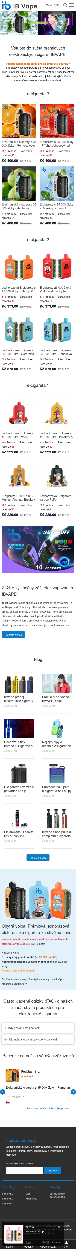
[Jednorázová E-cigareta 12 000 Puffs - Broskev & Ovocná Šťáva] (57, 412)
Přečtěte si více (13, 635)
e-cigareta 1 (7, 1203)
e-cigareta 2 (7, 1198)
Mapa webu (31, 1198)
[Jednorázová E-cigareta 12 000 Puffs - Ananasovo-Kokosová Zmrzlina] (57, 475)
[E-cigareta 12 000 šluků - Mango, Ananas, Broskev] (19, 475)
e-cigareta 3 (7, 1193)
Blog (28, 1193)
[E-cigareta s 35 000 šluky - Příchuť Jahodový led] (57, 121)
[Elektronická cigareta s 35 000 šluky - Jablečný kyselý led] (19, 183)
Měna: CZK (52, 5)
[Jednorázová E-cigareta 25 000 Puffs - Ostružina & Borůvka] (19, 329)
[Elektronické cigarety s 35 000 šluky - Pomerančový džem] (19, 121)
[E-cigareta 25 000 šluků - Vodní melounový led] (57, 267)
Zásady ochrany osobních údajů (57, 1195)
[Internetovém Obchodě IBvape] (19, 8)
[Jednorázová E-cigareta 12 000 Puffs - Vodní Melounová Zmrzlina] (19, 412)
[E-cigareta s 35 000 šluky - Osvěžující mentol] (57, 183)
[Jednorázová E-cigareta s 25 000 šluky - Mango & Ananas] (19, 267)
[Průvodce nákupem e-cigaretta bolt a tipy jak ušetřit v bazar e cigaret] (57, 773)
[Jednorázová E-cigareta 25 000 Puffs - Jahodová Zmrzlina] (57, 329)
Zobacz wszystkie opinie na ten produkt (48, 1108)
